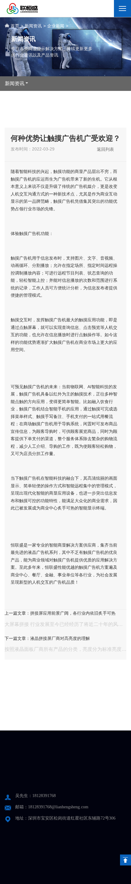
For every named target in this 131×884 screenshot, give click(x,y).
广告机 (25, 179)
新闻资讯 (33, 25)
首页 (14, 25)
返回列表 (105, 149)
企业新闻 (55, 25)
